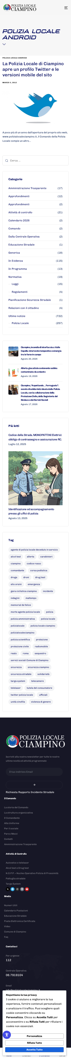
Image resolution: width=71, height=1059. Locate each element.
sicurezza (16, 667)
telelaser (16, 688)
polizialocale (17, 625)
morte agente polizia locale (25, 612)
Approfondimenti (18, 196)
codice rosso (34, 563)
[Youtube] (27, 889)
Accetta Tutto (34, 1049)
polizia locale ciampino (43, 625)
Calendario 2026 (19, 220)
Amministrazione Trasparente (27, 188)
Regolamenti (19, 291)
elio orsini (16, 584)
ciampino (16, 563)
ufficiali (43, 694)
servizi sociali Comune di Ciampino (29, 660)
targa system (18, 681)
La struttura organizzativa (18, 812)
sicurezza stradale (21, 674)
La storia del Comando (16, 807)
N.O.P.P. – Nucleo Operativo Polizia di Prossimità (32, 873)
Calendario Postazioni (16, 910)
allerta (30, 556)
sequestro (40, 653)
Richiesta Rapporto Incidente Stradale (30, 792)
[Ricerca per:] (35, 160)
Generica (14, 252)
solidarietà (43, 674)
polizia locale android (14, 58)
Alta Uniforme (11, 823)
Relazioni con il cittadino (23, 308)
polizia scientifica (20, 639)
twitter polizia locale (22, 694)
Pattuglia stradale (15, 878)
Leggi (15, 284)
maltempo (31, 598)
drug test (40, 577)
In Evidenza (15, 260)
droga (14, 577)
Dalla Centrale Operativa (24, 236)
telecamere (37, 681)
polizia (49, 612)
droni (26, 577)
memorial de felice (21, 605)
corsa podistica (38, 570)
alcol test (16, 556)
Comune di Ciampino (15, 931)
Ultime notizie (16, 316)
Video (7, 926)
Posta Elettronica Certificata (19, 921)
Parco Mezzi (11, 833)
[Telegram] (13, 889)
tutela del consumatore (39, 688)
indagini (15, 598)
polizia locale (48, 618)
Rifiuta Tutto (34, 1042)
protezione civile (20, 646)
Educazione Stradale (21, 244)
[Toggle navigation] (57, 7)
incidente (48, 591)
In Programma (17, 268)
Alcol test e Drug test (17, 868)
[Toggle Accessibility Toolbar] (6, 1034)
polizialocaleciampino (22, 632)
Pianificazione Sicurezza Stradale (29, 299)
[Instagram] (17, 889)
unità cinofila (18, 701)
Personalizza (34, 1036)
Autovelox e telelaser (17, 862)
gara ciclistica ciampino (24, 591)
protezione (42, 639)
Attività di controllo (20, 212)
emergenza (34, 584)
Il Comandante (12, 818)
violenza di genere (41, 701)
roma (26, 653)
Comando (14, 228)
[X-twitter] (8, 889)
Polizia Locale (20, 323)
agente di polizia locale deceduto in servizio (34, 549)
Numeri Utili (10, 905)
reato (14, 653)
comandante (17, 570)
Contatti (8, 839)
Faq (6, 937)
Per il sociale (11, 828)
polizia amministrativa (23, 618)
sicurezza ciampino (38, 667)
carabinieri (46, 556)
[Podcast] (22, 889)
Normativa (15, 276)
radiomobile (41, 646)
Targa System (13, 883)
